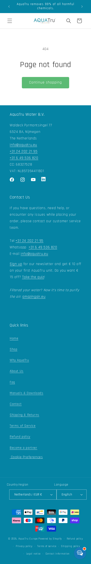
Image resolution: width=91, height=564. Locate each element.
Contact (16, 404)
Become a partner (23, 448)
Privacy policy (24, 546)
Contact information (57, 554)
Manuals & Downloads (26, 393)
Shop (13, 349)
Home (14, 338)
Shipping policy (70, 546)
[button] (9, 20)
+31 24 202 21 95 (24, 151)
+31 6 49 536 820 (24, 158)
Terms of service (46, 546)
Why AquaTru (19, 360)
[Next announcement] (82, 6)
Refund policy (20, 436)
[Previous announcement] (9, 6)
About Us (17, 371)
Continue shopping (45, 82)
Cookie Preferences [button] (26, 457)
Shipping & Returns (24, 415)
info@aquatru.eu (23, 145)
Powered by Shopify (50, 539)
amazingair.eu (33, 296)
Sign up (16, 264)
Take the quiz (33, 277)
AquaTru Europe (28, 539)
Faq (12, 382)
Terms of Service (23, 426)
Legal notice (33, 554)
